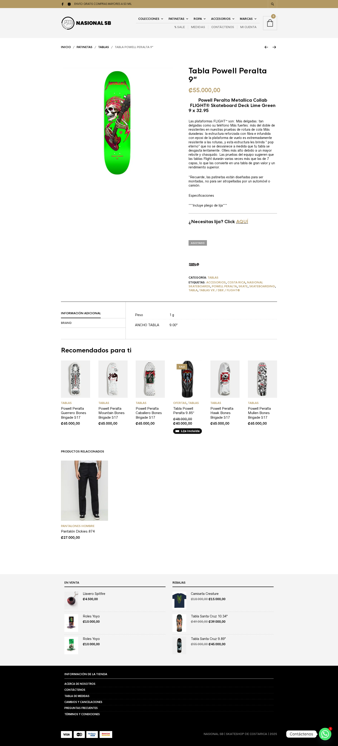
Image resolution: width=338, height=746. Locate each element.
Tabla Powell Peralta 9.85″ (183, 410)
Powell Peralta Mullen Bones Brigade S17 (259, 412)
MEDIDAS (198, 27)
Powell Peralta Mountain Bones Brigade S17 (111, 412)
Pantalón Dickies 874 (78, 531)
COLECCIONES (148, 19)
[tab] (93, 313)
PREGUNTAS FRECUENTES (81, 708)
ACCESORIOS (221, 19)
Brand (66, 323)
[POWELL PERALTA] (194, 264)
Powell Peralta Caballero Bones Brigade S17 (149, 412)
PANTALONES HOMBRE (78, 526)
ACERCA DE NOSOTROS (79, 684)
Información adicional (81, 313)
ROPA (198, 19)
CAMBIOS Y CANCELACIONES (83, 702)
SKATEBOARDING (262, 286)
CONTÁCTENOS (222, 27)
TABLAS (103, 47)
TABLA (193, 290)
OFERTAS (179, 403)
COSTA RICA (236, 282)
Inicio (66, 47)
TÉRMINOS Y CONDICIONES (82, 714)
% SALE (179, 27)
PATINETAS (176, 19)
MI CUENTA (248, 27)
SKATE (243, 286)
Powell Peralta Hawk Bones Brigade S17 (221, 412)
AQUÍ (242, 222)
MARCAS (246, 19)
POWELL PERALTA (224, 286)
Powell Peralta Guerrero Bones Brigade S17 (73, 412)
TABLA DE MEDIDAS (76, 696)
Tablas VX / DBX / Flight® (219, 290)
